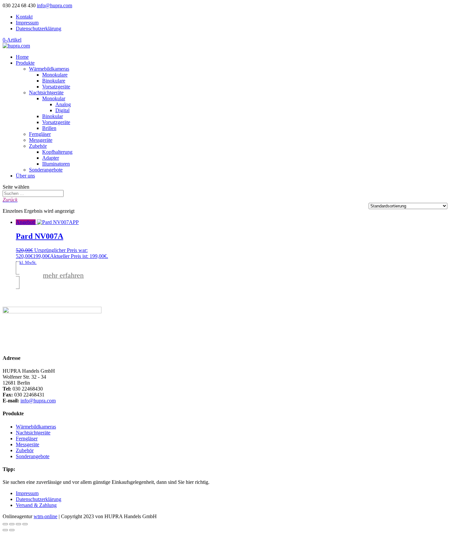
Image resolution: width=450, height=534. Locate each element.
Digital (62, 110)
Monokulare (55, 75)
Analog (63, 104)
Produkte (25, 63)
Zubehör (38, 146)
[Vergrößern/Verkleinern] (5, 524)
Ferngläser (40, 134)
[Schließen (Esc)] (25, 524)
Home (22, 57)
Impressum (27, 22)
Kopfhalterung (57, 152)
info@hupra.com (38, 400)
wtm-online (45, 516)
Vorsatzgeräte (56, 86)
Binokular (52, 116)
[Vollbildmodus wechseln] (11, 524)
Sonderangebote (46, 170)
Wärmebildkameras (49, 69)
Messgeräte (40, 140)
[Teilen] (18, 524)
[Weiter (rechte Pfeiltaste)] (11, 530)
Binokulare (53, 80)
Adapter (50, 158)
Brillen (49, 128)
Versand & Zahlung (36, 505)
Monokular (53, 98)
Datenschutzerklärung (38, 28)
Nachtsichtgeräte (46, 92)
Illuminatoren (56, 164)
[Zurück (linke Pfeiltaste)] (5, 530)
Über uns (25, 175)
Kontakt (24, 16)
